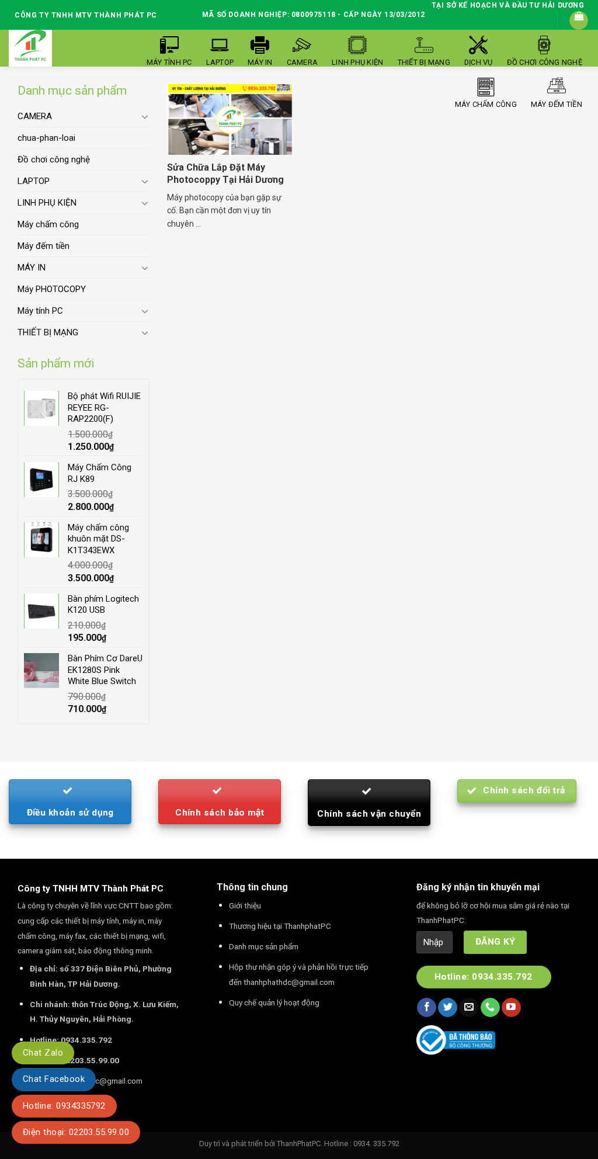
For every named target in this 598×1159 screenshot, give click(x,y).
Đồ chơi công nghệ (54, 159)
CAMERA (35, 116)
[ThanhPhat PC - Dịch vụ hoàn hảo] (30, 46)
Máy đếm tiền (43, 246)
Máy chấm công (48, 224)
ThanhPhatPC (299, 1143)
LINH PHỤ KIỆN (47, 202)
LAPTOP (34, 181)
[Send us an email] (468, 1008)
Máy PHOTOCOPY (52, 289)
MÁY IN (32, 267)
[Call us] (490, 1008)
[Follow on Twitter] (447, 1008)
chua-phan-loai (46, 138)
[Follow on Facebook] (426, 1008)
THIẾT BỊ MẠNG (48, 332)
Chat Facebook (54, 1079)
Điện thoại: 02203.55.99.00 (76, 1132)
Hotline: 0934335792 (64, 1106)
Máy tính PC (40, 311)
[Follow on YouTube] (511, 1008)
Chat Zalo (43, 1052)
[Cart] (578, 20)
